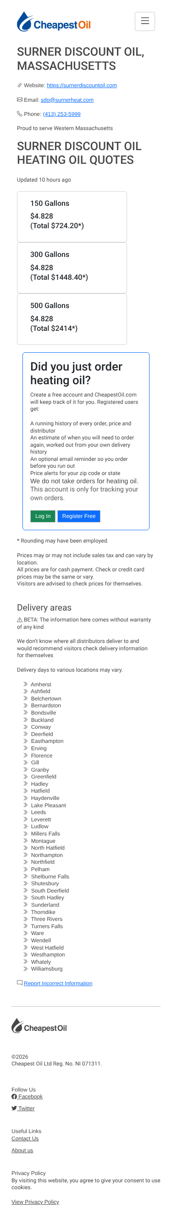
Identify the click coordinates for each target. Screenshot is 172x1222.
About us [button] (22, 1150)
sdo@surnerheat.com (67, 100)
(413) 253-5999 (62, 114)
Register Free (79, 516)
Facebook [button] (30, 1096)
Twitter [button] (25, 1108)
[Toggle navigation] (145, 21)
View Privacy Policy (35, 1202)
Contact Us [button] (25, 1138)
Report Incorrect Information (58, 983)
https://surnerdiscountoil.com (82, 85)
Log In (42, 516)
